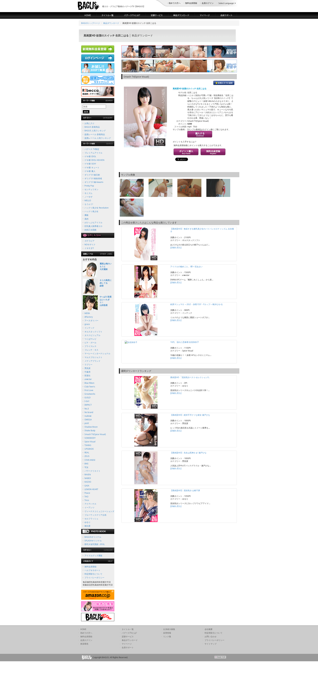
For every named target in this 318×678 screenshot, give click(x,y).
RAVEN (87, 474)
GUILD (87, 397)
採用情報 (167, 632)
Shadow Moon (91, 426)
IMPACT (88, 404)
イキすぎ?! (89, 248)
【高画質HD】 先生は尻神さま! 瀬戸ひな (188, 452)
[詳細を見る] (176, 247)
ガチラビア (89, 240)
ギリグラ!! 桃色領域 (93, 178)
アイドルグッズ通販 (93, 555)
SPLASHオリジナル (93, 540)
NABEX (87, 478)
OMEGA (88, 419)
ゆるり (87, 522)
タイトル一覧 (128, 629)
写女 (86, 467)
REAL (86, 452)
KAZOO (87, 481)
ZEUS (86, 456)
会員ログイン (208, 3)
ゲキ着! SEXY (90, 163)
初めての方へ (175, 3)
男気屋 (87, 368)
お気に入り (89, 123)
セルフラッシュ (91, 518)
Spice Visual (89, 441)
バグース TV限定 (91, 149)
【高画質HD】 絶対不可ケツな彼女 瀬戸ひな (190, 415)
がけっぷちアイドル (93, 222)
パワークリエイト (92, 470)
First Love (88, 390)
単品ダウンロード (111, 23)
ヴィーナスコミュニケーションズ (99, 511)
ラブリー (88, 364)
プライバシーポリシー (94, 577)
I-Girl (86, 401)
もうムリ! (88, 204)
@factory (88, 316)
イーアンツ (89, 507)
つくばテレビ (90, 339)
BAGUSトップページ (90, 23)
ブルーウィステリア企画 (95, 515)
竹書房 (87, 371)
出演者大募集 (169, 629)
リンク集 (167, 636)
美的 (86, 218)
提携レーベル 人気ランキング (97, 138)
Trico (86, 500)
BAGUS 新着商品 (92, 127)
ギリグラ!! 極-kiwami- (94, 182)
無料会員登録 (191, 3)
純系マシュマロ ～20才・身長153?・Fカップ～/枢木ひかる (196, 304)
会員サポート (128, 647)
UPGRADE (89, 448)
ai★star (88, 379)
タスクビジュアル (92, 335)
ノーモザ (88, 196)
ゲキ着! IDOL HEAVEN (94, 160)
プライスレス (90, 346)
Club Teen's (89, 386)
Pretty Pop (89, 185)
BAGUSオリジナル (92, 537)
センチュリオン (91, 189)
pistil (86, 423)
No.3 (86, 408)
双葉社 (87, 375)
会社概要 (208, 629)
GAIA (86, 485)
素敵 (86, 215)
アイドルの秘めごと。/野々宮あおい (186, 266)
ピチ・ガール (90, 342)
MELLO (87, 200)
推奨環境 (84, 643)
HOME (83, 629)
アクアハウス (90, 503)
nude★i (88, 416)
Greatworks (89, 393)
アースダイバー (91, 320)
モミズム (88, 193)
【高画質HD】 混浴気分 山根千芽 (185, 490)
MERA (87, 313)
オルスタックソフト (93, 331)
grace (87, 324)
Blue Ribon (89, 383)
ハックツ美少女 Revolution (96, 207)
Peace (87, 493)
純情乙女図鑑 (90, 229)
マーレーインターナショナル (97, 353)
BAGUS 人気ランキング (95, 130)
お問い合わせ (210, 636)
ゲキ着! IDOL (90, 156)
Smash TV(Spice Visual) (95, 434)
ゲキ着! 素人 (89, 171)
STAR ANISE (89, 460)
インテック (89, 327)
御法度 (87, 525)
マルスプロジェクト (93, 357)
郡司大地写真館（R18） (95, 544)
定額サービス (128, 636)
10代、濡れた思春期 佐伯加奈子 (184, 342)
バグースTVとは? (129, 632)
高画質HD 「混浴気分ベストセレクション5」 (190, 377)
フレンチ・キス (91, 349)
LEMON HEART (91, 489)
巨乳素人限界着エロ (93, 226)
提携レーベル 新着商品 (94, 134)
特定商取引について (93, 574)
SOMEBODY (90, 438)
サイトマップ (210, 643)
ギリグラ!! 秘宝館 (92, 174)
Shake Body (89, 430)
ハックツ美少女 (91, 211)
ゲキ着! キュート (91, 167)
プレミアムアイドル (93, 152)
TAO (86, 496)
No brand (88, 412)
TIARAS (87, 445)
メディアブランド (92, 361)
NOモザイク (89, 244)
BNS (86, 463)
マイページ (127, 643)
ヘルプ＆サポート (92, 570)
